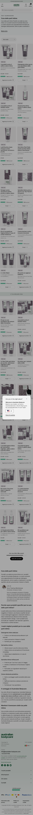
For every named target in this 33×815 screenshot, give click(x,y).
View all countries (10, 415)
